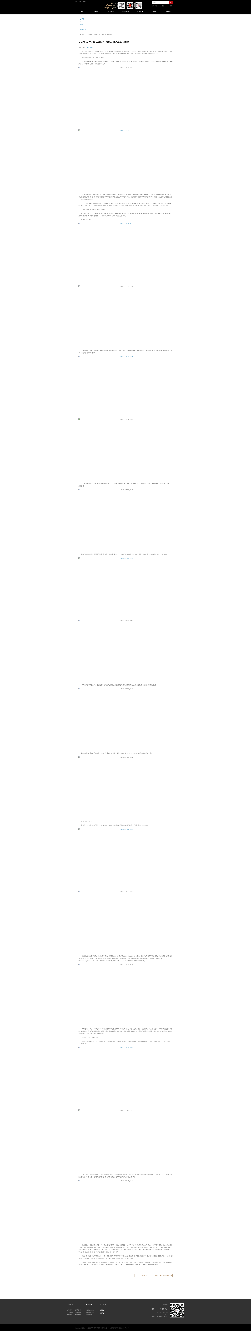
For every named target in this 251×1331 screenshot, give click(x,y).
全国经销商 (125, 11)
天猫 (76, 1)
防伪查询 (154, 11)
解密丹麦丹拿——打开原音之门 (163, 1276)
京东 (80, 1)
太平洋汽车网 (89, 47)
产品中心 (96, 11)
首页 (81, 11)
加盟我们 (85, 1)
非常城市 (70, 1304)
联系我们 (78, 1310)
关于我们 (169, 11)
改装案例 (111, 11)
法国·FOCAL (90, 1310)
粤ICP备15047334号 (123, 1328)
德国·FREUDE (90, 1312)
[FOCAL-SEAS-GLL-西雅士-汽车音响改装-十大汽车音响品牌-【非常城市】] (140, 8)
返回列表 (144, 1275)
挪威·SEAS (89, 1314)
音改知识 (140, 11)
